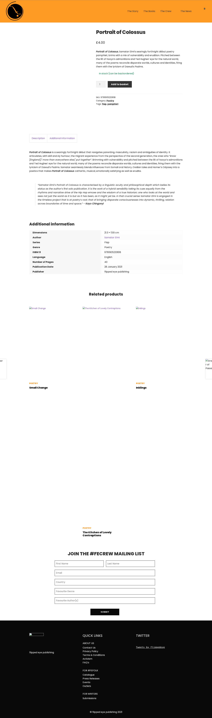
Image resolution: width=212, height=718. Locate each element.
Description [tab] (38, 138)
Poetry (110, 100)
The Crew (165, 11)
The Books (149, 11)
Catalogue (88, 674)
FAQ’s (86, 662)
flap (104, 104)
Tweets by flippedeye (150, 647)
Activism (87, 658)
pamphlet (112, 104)
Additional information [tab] (62, 138)
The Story (132, 11)
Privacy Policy (90, 651)
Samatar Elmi (112, 237)
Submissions (89, 698)
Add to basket (119, 84)
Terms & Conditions (94, 655)
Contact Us (89, 647)
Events (86, 682)
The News (186, 11)
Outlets (87, 686)
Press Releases (91, 678)
